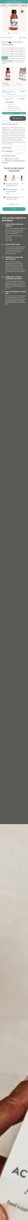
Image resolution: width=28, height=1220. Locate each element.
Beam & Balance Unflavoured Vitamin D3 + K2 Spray (12, 198)
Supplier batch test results (11, 158)
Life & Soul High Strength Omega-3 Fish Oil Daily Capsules (12, 191)
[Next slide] (24, 77)
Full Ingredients (7, 151)
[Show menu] (2, 5)
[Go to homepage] (14, 5)
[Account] (23, 5)
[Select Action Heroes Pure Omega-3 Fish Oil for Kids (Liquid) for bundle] (4, 183)
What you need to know (10, 124)
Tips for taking (7, 148)
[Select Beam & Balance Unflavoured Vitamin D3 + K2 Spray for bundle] (4, 197)
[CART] (26, 5)
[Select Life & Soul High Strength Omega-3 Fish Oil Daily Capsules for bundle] (4, 189)
